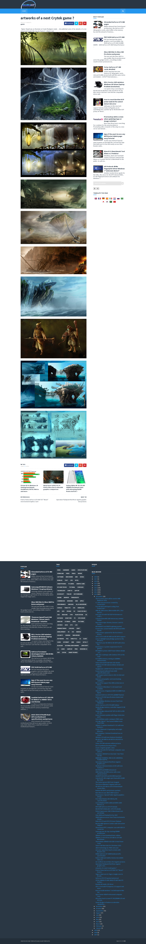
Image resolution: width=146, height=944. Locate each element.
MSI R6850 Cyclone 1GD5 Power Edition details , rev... (110, 652)
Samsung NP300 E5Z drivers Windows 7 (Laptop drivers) (41, 588)
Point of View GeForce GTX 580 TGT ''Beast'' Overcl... (109, 871)
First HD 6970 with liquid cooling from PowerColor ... (107, 607)
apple (82, 601)
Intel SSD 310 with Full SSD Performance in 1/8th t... (109, 615)
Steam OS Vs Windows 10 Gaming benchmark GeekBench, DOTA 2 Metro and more (30, 488)
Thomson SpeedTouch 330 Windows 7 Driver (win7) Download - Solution (41, 619)
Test (66, 580)
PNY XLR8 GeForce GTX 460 (114, 37)
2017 (95, 579)
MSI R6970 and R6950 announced (106, 770)
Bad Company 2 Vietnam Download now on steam (109, 734)
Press (73, 573)
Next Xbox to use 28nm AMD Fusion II (107, 793)
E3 (80, 638)
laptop (77, 590)
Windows (70, 601)
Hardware (66, 570)
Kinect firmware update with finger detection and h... (110, 716)
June (97, 917)
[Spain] (107, 199)
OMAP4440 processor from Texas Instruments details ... (110, 818)
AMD (76, 577)
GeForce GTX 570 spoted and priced (107, 878)
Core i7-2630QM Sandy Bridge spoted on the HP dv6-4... (110, 640)
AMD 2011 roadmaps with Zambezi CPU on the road (110, 655)
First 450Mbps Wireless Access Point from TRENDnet (109, 702)
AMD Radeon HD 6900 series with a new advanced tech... (108, 773)
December (99, 596)
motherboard (78, 594)
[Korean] (107, 202)
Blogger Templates (44, 941)
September (100, 911)
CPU (71, 580)
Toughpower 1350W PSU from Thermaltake (109, 669)
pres (76, 649)
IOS (73, 632)
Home (24, 11)
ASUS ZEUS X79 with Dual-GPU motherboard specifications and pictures (41, 717)
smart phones (73, 652)
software (60, 577)
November (99, 906)
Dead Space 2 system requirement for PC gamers (109, 648)
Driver (80, 573)
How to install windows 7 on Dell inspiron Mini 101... (110, 891)
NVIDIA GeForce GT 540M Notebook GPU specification (108, 855)
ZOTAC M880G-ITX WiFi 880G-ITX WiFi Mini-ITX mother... (109, 881)
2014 (95, 585)
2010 (95, 594)
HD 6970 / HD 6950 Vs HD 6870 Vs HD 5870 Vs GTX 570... (109, 740)
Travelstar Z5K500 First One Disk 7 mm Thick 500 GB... (110, 755)
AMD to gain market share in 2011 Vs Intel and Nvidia (110, 676)
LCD (76, 625)
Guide (59, 642)
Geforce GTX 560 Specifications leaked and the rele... (109, 698)
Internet (66, 642)
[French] (100, 199)
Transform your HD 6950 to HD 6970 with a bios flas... (110, 644)
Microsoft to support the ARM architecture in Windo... (110, 684)
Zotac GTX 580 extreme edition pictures (108, 743)
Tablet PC (67, 608)
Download (60, 573)
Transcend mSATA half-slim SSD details (108, 663)
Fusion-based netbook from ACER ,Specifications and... (106, 672)
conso (78, 642)
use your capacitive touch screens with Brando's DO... (108, 851)
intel (76, 580)
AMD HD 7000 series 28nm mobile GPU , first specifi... (109, 611)
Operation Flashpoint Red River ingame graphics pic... (108, 763)
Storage (67, 621)
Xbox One (64, 614)
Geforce (59, 625)
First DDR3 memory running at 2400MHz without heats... (108, 659)
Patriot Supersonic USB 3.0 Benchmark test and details (109, 812)
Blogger (60, 645)
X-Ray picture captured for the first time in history (109, 633)
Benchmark (69, 577)
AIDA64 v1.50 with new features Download (109, 737)
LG (58, 649)
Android (66, 597)
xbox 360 (59, 621)
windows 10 (83, 649)
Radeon (78, 632)
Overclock (81, 608)
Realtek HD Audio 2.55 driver (105, 884)
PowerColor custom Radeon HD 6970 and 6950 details (110, 629)
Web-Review (76, 635)
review (59, 597)
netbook (60, 618)
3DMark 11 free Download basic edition (108, 835)
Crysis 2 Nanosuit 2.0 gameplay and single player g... (109, 730)
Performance (61, 604)
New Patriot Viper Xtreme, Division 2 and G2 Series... (109, 623)
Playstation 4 (82, 611)
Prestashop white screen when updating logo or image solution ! (113, 119)
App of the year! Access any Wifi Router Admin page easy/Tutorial (114, 136)
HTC (71, 625)
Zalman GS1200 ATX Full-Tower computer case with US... (110, 751)
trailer (69, 594)
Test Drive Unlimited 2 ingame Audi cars (108, 784)
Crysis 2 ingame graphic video (105, 748)
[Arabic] (111, 202)
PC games (71, 584)
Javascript (84, 645)
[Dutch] (115, 199)
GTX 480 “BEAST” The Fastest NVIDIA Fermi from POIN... (109, 722)
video (67, 573)
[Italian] (111, 199)
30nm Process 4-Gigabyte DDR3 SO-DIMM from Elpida (110, 692)
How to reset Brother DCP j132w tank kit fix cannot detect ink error (114, 101)
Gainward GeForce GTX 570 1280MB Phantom (110, 695)
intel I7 (85, 642)
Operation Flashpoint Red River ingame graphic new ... (108, 865)
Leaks (63, 649)
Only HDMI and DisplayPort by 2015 (106, 815)
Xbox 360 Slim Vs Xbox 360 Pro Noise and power (114, 53)
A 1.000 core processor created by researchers (107, 603)
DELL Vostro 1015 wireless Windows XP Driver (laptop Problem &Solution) (114, 84)
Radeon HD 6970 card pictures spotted (108, 790)
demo (74, 621)
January (98, 928)
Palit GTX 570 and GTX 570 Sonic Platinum (108, 821)
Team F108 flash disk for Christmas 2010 (108, 845)
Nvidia (82, 577)
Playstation (79, 614)
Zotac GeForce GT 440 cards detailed (112, 68)
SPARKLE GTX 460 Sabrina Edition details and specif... (110, 666)
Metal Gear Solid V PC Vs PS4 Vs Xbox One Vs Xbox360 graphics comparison (53, 487)
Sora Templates (32, 941)
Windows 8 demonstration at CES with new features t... (109, 767)
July (97, 915)
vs (68, 632)
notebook (60, 638)
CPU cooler (81, 618)
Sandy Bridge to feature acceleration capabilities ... (107, 903)
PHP (58, 652)
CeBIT (78, 628)
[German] (103, 199)
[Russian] (118, 199)
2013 (95, 588)
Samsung (71, 604)
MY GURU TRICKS (62, 587)
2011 (95, 592)
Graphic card (80, 584)
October (99, 908)
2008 (95, 932)
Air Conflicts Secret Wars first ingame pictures (110, 862)
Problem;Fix (75, 597)
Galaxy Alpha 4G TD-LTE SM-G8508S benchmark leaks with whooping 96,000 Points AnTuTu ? (75, 488)
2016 (95, 581)
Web (73, 642)
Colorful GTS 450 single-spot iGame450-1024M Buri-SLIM (110, 779)
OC (74, 611)
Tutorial (72, 587)
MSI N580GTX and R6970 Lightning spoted (109, 626)
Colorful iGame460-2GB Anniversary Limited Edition (109, 619)
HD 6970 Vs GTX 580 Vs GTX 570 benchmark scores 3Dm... (109, 787)
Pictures (81, 621)
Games (22, 466)
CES (74, 608)
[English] (96, 199)
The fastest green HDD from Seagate (107, 782)
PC (75, 618)
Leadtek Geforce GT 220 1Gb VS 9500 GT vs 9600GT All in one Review (42, 699)
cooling (71, 628)
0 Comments (28, 22)
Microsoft (60, 594)
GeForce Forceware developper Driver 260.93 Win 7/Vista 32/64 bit (42, 654)
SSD (58, 614)
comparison (61, 601)
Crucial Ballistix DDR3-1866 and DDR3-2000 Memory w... (109, 804)
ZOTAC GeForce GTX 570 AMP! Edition (107, 705)
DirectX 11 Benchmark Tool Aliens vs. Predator (114, 152)
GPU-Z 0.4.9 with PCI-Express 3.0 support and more (110, 887)
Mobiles (59, 580)
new (76, 601)
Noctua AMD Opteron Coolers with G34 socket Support (110, 824)
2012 (95, 590)
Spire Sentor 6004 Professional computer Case (109, 895)
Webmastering (61, 628)
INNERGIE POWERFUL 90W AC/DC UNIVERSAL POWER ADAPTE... (109, 759)
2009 (95, 930)
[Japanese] (103, 202)
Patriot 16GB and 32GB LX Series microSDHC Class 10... (109, 859)
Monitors (68, 618)
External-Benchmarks (72, 645)
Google (59, 608)
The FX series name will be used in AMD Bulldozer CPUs (108, 599)
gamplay (69, 649)
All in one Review (81, 604)
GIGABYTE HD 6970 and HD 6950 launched (108, 776)
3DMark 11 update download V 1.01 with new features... (110, 726)
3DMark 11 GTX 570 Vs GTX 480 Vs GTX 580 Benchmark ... (109, 838)
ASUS (66, 625)
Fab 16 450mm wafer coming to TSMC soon (109, 719)
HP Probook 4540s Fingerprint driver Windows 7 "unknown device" (114, 168)
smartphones (61, 584)
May (97, 919)
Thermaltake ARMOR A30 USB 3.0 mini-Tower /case (109, 842)
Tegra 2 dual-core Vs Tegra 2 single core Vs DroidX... (109, 875)
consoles (80, 587)
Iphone (69, 611)
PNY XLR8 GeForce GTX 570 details (106, 807)
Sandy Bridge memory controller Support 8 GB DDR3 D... (110, 708)
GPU (63, 611)
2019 (95, 577)
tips (71, 614)
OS (86, 614)
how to (70, 590)
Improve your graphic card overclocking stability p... (108, 680)
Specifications (82, 570)
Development (61, 632)
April (97, 922)
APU (58, 611)
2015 (95, 583)
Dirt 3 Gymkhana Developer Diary (106, 746)
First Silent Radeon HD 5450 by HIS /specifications (106, 800)
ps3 (67, 638)
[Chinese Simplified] (115, 202)
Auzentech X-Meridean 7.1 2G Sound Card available (109, 688)
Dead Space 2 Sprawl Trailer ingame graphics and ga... (110, 796)
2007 (95, 935)
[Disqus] (53, 531)
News (27, 466)
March (98, 924)
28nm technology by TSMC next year (107, 848)
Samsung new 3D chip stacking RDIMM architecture (108, 832)
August (98, 913)
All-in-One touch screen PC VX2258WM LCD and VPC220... (110, 899)
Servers (67, 635)
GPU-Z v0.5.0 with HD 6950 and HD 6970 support (110, 637)
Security (60, 635)
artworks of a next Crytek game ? (106, 868)
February (99, 926)
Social (64, 652)
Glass (85, 638)
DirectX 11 (74, 638)
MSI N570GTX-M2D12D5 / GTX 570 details (108, 809)
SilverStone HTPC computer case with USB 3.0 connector (110, 828)
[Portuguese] (122, 199)
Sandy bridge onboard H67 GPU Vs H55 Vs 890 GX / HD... (110, 712)
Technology (61, 590)
